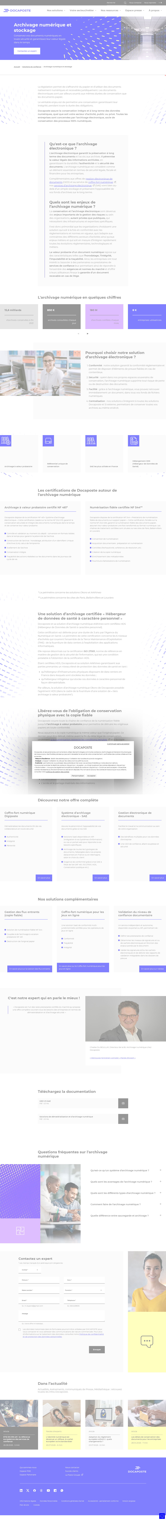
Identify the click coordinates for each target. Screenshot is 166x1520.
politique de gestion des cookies (57, 772)
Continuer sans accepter (118, 744)
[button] (162, 1516)
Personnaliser (78, 776)
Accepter (91, 776)
